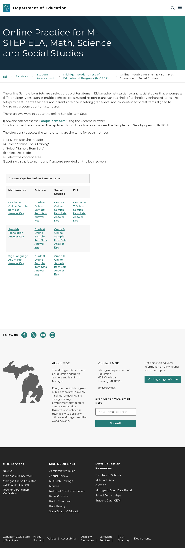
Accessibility (68, 538)
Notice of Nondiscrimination (67, 491)
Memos (54, 486)
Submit (116, 423)
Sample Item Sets (52, 121)
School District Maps (108, 495)
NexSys (7, 471)
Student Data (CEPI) (108, 500)
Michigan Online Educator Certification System (19, 482)
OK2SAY (100, 485)
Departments (142, 538)
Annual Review (58, 476)
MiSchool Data (104, 480)
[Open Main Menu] (180, 8)
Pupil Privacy (57, 506)
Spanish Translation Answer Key (16, 233)
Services (22, 76)
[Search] (173, 8)
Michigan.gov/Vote (162, 379)
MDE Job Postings (61, 481)
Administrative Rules (62, 471)
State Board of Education (65, 511)
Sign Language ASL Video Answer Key (18, 259)
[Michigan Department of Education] (5, 76)
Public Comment (60, 501)
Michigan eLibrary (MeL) (18, 476)
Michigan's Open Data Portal (113, 490)
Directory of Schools (108, 475)
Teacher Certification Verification (16, 491)
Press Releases (58, 496)
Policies (51, 538)
